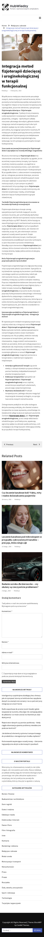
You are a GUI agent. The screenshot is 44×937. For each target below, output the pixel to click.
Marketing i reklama (10, 846)
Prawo (4, 877)
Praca (4, 872)
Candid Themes (23, 925)
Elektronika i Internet (10, 820)
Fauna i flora (7, 825)
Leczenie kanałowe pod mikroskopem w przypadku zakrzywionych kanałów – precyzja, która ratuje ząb (22, 539)
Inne (3, 835)
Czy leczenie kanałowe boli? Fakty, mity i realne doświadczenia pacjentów (21, 494)
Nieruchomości (8, 867)
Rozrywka (6, 882)
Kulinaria (5, 841)
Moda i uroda (7, 856)
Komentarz (7, 611)
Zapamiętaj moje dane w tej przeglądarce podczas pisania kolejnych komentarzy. (19, 674)
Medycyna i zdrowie (9, 851)
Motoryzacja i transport (11, 861)
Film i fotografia (8, 830)
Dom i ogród (7, 804)
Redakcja (5, 91)
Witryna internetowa (10, 663)
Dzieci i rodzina (8, 809)
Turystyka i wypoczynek (11, 903)
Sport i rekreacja (8, 893)
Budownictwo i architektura (13, 799)
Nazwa (5, 642)
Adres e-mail (7, 652)
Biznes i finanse (8, 794)
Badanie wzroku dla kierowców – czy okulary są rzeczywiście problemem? (20, 585)
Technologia (7, 898)
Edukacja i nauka (8, 815)
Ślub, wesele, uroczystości (12, 887)
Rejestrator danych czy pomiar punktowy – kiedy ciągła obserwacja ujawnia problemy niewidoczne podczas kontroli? (21, 725)
